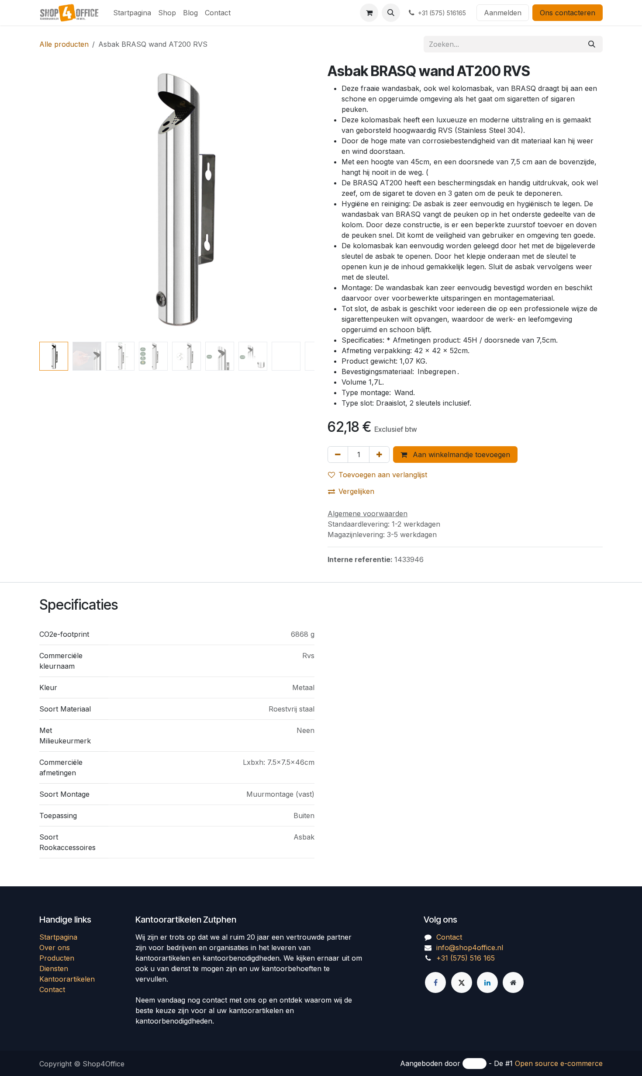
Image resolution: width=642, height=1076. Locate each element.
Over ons (54, 947)
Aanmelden (502, 12)
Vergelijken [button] (356, 491)
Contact (52, 989)
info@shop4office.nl (469, 947)
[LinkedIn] (487, 982)
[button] (391, 12)
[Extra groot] (513, 982)
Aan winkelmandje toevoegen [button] (460, 454)
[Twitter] (461, 982)
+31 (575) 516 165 (465, 958)
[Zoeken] (592, 44)
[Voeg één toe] (379, 454)
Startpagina (58, 937)
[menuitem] (132, 12)
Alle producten (64, 44)
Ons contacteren (567, 12)
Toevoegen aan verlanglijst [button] (382, 474)
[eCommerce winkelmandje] (369, 12)
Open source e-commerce (559, 1063)
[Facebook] (435, 982)
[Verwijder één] (338, 454)
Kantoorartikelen (67, 979)
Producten (56, 958)
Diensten (53, 968)
